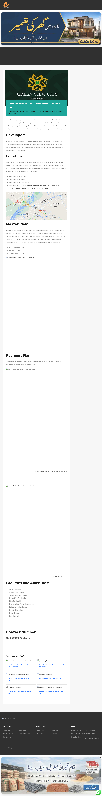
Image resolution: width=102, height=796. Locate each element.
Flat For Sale (90, 733)
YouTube (55, 730)
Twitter (54, 733)
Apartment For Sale (78, 733)
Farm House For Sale (92, 738)
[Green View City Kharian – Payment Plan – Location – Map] (36, 88)
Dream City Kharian (34, 185)
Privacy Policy (8, 733)
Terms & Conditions (25, 733)
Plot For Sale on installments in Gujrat (49, 111)
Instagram (40, 733)
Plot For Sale (90, 730)
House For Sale (76, 730)
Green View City (22, 188)
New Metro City (49, 185)
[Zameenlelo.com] (5, 8)
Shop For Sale (76, 737)
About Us (6, 730)
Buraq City (33, 188)
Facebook (40, 730)
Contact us (7, 737)
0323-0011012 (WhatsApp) (18, 638)
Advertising (22, 730)
